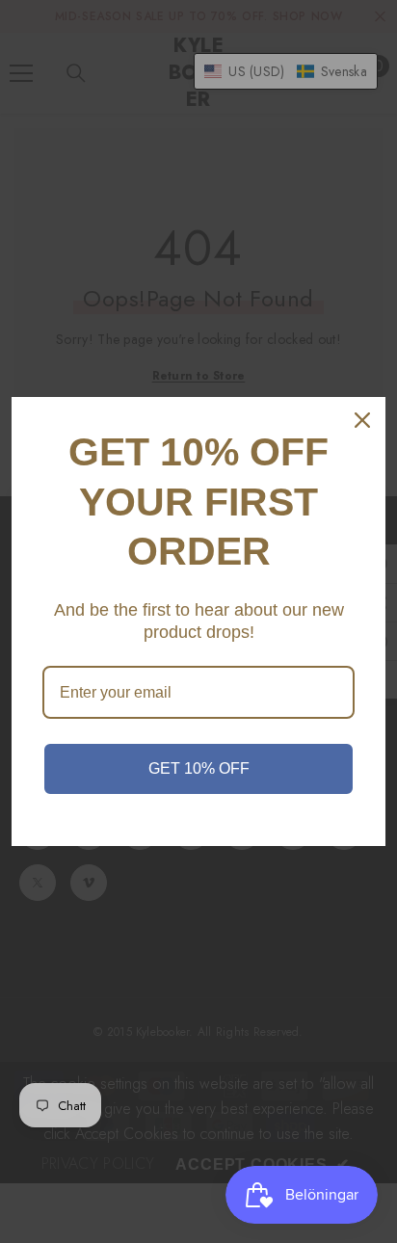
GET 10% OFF (199, 768)
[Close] (362, 420)
